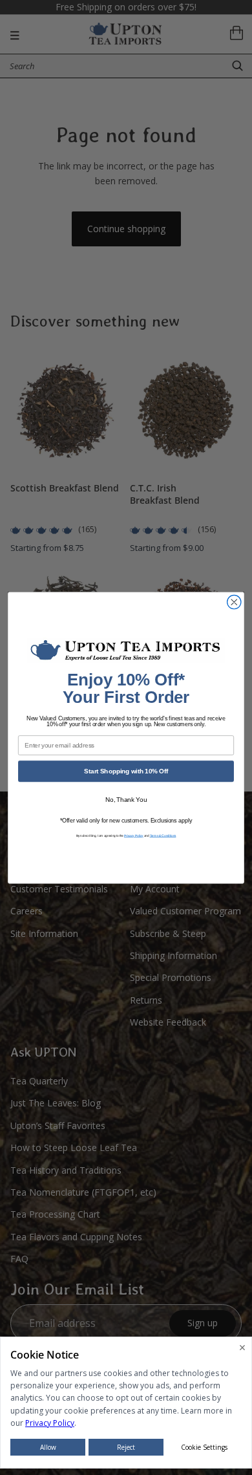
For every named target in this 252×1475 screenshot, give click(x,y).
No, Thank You (126, 799)
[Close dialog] (234, 601)
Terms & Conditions (163, 835)
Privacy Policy (133, 835)
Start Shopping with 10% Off (125, 771)
